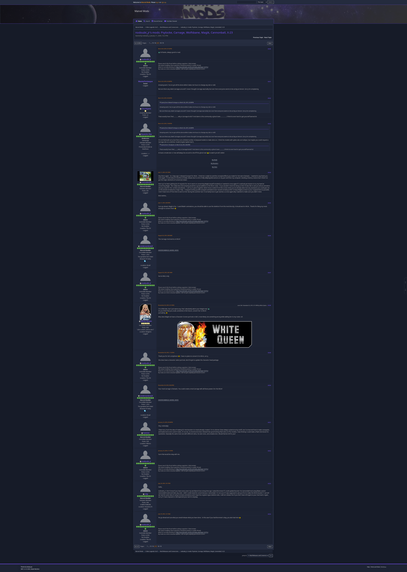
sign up (163, 2)
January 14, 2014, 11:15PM (165, 450)
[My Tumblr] (145, 151)
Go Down (138, 43)
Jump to (244, 555)
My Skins (214, 167)
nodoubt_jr (146, 59)
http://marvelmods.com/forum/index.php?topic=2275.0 (192, 67)
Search (148, 21)
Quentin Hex (146, 134)
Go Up (137, 546)
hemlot (146, 433)
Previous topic (258, 37)
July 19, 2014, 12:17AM (164, 514)
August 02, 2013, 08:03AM (165, 235)
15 (153, 43)
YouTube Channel (172, 21)
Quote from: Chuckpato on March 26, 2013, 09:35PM (175, 145)
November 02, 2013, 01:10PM (166, 305)
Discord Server (158, 21)
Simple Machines (35, 569)
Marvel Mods (142, 11)
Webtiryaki (29, 567)
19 (163, 43)
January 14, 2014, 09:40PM (165, 422)
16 (155, 43)
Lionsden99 (146, 182)
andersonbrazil (146, 246)
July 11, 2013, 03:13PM (164, 172)
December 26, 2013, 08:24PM (166, 385)
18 (161, 43)
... (151, 43)
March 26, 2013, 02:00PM (165, 81)
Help (368, 567)
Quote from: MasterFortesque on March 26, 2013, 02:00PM (177, 102)
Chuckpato (146, 109)
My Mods (214, 160)
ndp (146, 494)
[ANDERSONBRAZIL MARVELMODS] (145, 263)
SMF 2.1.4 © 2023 (25, 569)
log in (157, 2)
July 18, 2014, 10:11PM (164, 483)
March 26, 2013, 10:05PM (165, 123)
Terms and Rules (375, 567)
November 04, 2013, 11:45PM (166, 352)
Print (270, 43)
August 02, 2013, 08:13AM (165, 272)
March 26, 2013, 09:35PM (165, 98)
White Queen (146, 321)
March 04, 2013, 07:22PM (165, 48)
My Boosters (214, 163)
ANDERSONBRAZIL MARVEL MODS (168, 250)
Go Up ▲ (383, 567)
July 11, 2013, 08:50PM (164, 203)
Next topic (268, 37)
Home (140, 21)
